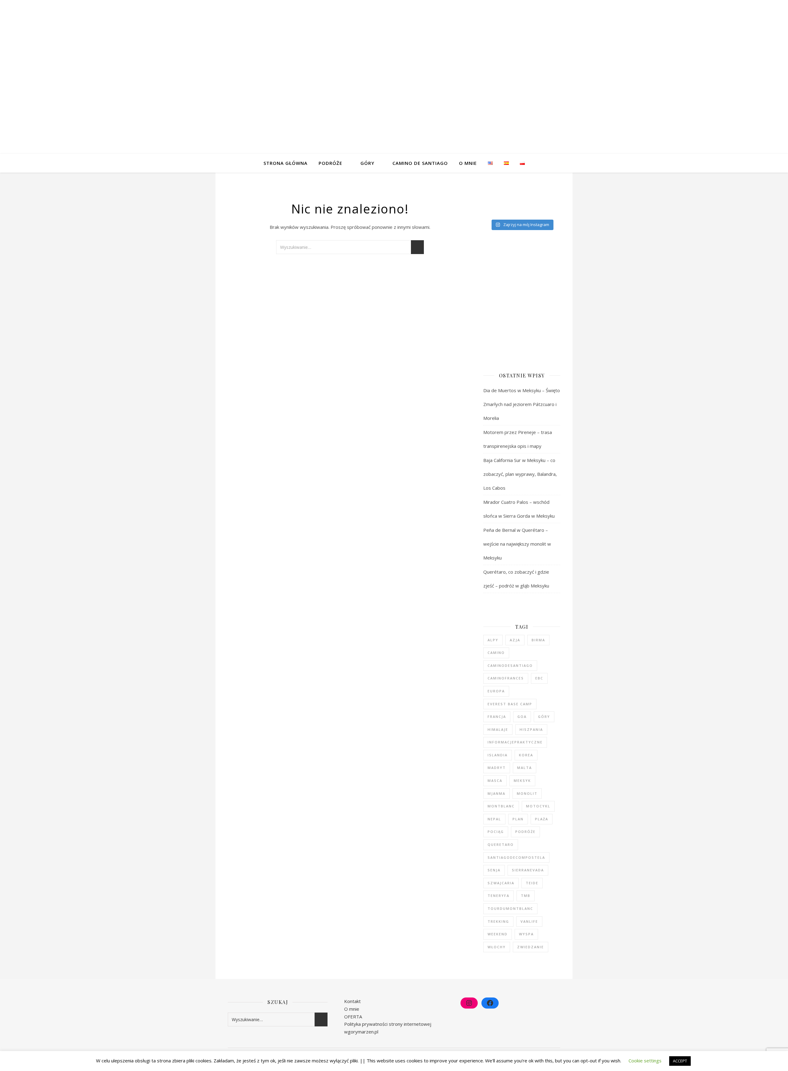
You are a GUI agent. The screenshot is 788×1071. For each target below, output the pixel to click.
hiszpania (531, 729)
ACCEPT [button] (680, 1061)
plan (518, 819)
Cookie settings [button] (645, 1060)
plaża (541, 819)
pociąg (496, 831)
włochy (497, 947)
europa (496, 691)
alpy (493, 640)
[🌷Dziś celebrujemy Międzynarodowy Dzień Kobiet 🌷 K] (487, 203)
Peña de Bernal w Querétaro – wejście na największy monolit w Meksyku (517, 544)
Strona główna (285, 163)
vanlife (529, 921)
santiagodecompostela (516, 857)
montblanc (501, 806)
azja (515, 640)
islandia (498, 755)
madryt (497, 767)
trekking (498, 921)
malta (524, 767)
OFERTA (353, 1016)
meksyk (522, 780)
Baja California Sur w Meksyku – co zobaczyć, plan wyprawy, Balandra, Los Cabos (520, 474)
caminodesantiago (510, 665)
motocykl (538, 806)
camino (496, 652)
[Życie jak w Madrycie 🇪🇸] (514, 211)
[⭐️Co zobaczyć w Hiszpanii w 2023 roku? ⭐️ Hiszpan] (540, 211)
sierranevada (528, 870)
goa (522, 716)
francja (497, 716)
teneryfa (498, 895)
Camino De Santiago (420, 163)
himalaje (498, 729)
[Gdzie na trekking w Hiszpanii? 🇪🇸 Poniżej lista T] (487, 211)
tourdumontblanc (510, 908)
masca (495, 780)
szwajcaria (501, 883)
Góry (367, 163)
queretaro (501, 844)
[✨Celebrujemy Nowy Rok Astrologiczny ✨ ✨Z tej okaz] (540, 195)
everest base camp (510, 704)
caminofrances (506, 678)
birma (538, 640)
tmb (525, 895)
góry (544, 716)
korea (526, 755)
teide (532, 883)
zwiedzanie (530, 947)
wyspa (526, 934)
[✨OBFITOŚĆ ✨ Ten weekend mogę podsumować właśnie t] (514, 203)
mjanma (496, 793)
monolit (527, 793)
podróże (525, 831)
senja (494, 870)
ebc (539, 678)
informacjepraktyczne (515, 742)
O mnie (468, 163)
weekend (498, 934)
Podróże (330, 163)
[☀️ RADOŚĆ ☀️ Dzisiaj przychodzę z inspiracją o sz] (540, 203)
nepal (494, 819)
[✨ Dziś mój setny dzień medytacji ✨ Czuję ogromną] (514, 195)
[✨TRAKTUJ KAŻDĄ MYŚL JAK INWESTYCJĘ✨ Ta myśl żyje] (487, 195)
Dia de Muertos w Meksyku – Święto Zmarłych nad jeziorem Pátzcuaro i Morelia (521, 404)
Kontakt (352, 1001)
